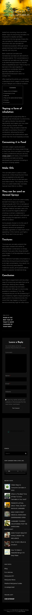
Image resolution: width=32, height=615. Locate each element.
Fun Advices (8, 572)
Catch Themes (21, 611)
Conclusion (6, 102)
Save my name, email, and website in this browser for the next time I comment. (15, 402)
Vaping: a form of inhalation (10, 91)
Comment (8, 352)
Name (7, 375)
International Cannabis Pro (18, 610)
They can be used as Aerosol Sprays (12, 97)
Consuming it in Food (9, 93)
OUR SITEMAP (9, 599)
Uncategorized (9, 587)
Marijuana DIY (9, 576)
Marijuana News (9, 580)
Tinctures (6, 100)
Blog (6, 568)
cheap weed (6, 156)
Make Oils (6, 95)
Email (7, 384)
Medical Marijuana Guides (13, 583)
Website (8, 392)
